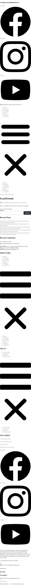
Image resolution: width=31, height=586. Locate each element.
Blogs (4, 113)
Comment (9, 209)
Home (5, 107)
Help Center (6, 352)
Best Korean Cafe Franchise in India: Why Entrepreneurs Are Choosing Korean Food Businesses (15, 227)
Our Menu (6, 110)
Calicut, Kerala (4, 444)
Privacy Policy (7, 356)
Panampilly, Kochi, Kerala (7, 447)
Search (2, 210)
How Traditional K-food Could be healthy (14, 206)
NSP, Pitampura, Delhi (6, 441)
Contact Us (6, 116)
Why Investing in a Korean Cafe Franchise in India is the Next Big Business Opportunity (15, 233)
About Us (5, 109)
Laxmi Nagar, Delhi (5, 439)
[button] (15, 149)
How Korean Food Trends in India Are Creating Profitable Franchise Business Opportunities (15, 230)
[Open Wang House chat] (0, 563)
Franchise (5, 114)
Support (5, 355)
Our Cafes (6, 112)
